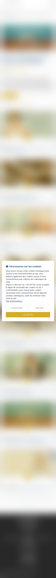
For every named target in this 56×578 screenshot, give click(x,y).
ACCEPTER (28, 314)
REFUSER (39, 308)
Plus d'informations (14, 301)
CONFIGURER (16, 308)
